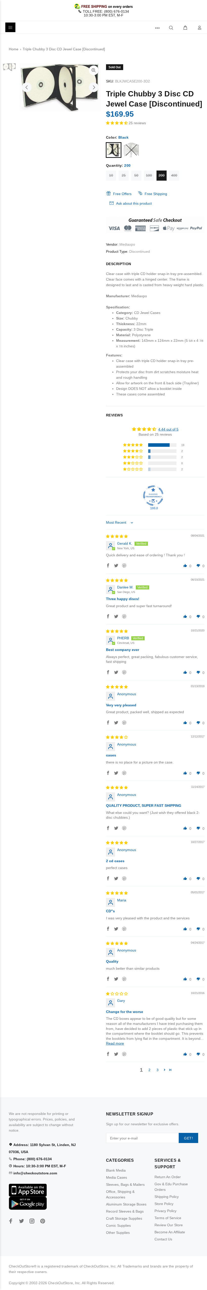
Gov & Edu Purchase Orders (171, 1187)
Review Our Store (168, 1225)
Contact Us (163, 1239)
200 (162, 175)
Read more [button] (115, 1043)
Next (93, 87)
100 (149, 175)
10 (111, 175)
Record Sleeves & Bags (125, 1211)
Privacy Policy (165, 1211)
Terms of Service (167, 1218)
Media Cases (116, 1177)
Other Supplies (118, 1233)
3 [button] (158, 1070)
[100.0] (153, 495)
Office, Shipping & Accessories (120, 1194)
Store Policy (163, 1204)
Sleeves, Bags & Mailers (125, 1184)
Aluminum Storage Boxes (126, 1204)
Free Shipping (156, 194)
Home (13, 49)
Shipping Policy (166, 1197)
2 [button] (149, 1070)
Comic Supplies (118, 1225)
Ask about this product (134, 203)
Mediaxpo (127, 244)
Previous (27, 87)
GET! (188, 1138)
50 (136, 175)
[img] (117, 536)
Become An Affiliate (169, 1232)
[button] (117, 123)
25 (124, 175)
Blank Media (116, 1170)
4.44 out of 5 (168, 429)
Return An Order (167, 1177)
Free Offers (122, 194)
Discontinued (139, 251)
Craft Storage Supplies (124, 1218)
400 (174, 175)
